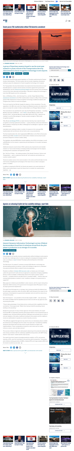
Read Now (58, 108)
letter (25, 112)
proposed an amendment (9, 98)
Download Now (59, 404)
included (16, 136)
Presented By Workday (54, 402)
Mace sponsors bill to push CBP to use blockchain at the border (26, 350)
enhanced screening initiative (22, 89)
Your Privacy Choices (49, 1)
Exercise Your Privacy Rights (66, 1)
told (14, 121)
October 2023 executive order (22, 271)
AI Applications (52, 105)
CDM (62, 122)
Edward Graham (9, 63)
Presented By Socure (54, 428)
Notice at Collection (38, 1)
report (15, 260)
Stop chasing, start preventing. (55, 426)
